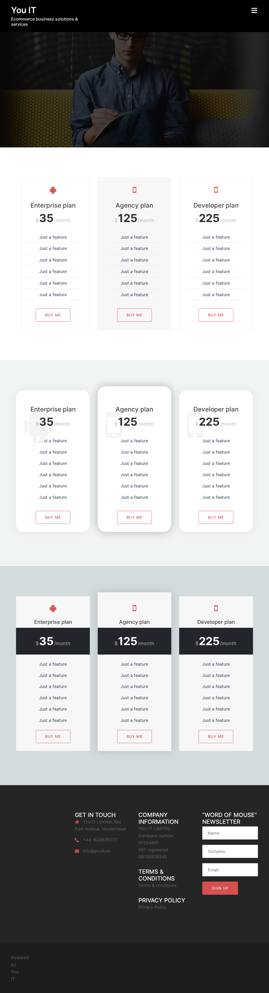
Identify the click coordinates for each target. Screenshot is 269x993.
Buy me (53, 315)
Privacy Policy (152, 907)
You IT (23, 10)
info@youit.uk (96, 850)
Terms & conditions (157, 885)
